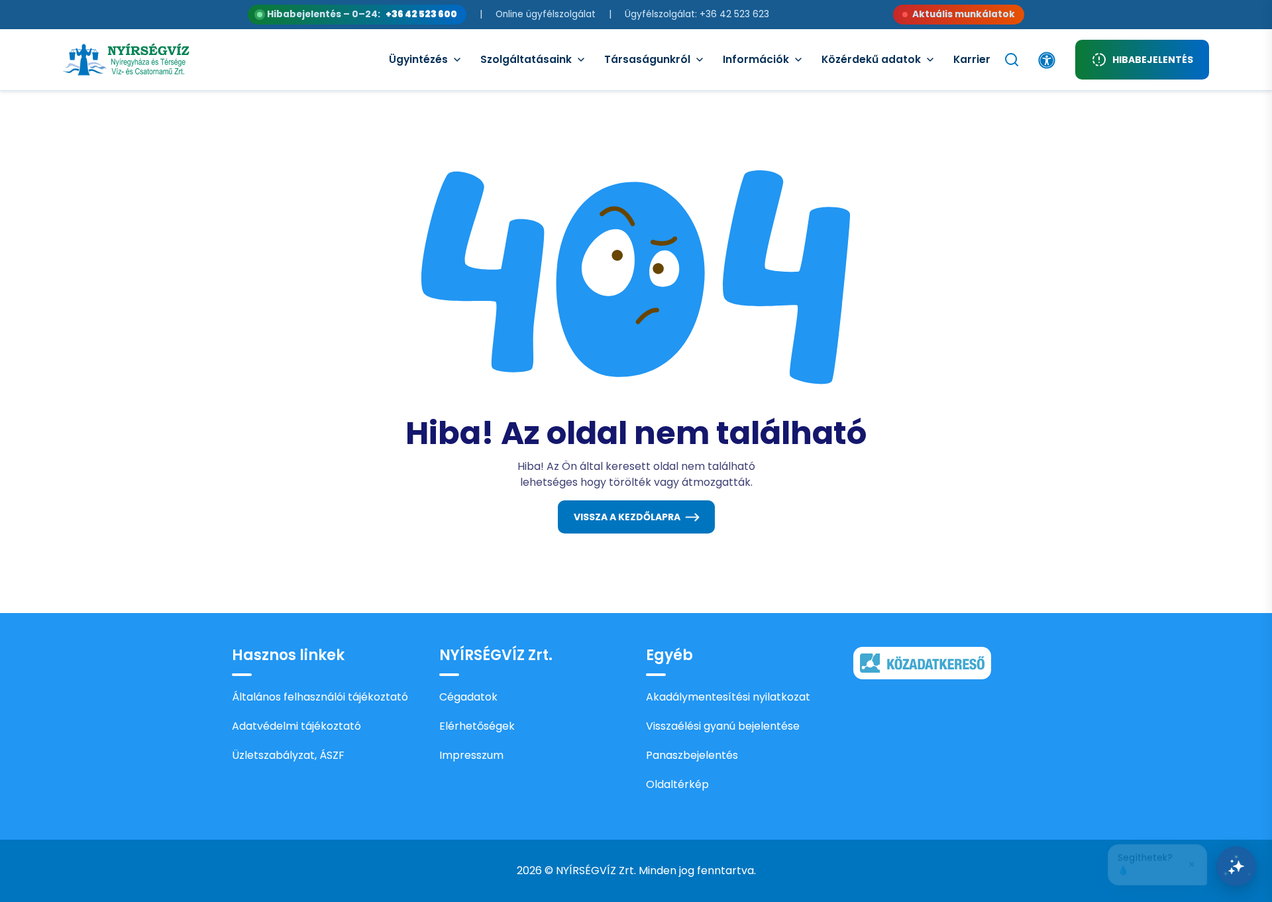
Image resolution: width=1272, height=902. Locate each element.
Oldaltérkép (677, 784)
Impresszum (471, 755)
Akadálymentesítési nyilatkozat (728, 697)
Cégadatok (468, 697)
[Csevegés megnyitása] (1236, 866)
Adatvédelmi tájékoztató (296, 726)
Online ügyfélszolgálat (546, 14)
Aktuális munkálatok (963, 14)
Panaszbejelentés (692, 755)
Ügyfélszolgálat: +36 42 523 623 (697, 14)
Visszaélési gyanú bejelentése (723, 726)
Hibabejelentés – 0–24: (362, 14)
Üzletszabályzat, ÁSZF (288, 755)
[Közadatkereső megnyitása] (922, 662)
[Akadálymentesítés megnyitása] (1046, 60)
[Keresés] (1011, 59)
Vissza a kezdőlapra (627, 517)
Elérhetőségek (477, 726)
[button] (1157, 860)
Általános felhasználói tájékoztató (320, 697)
